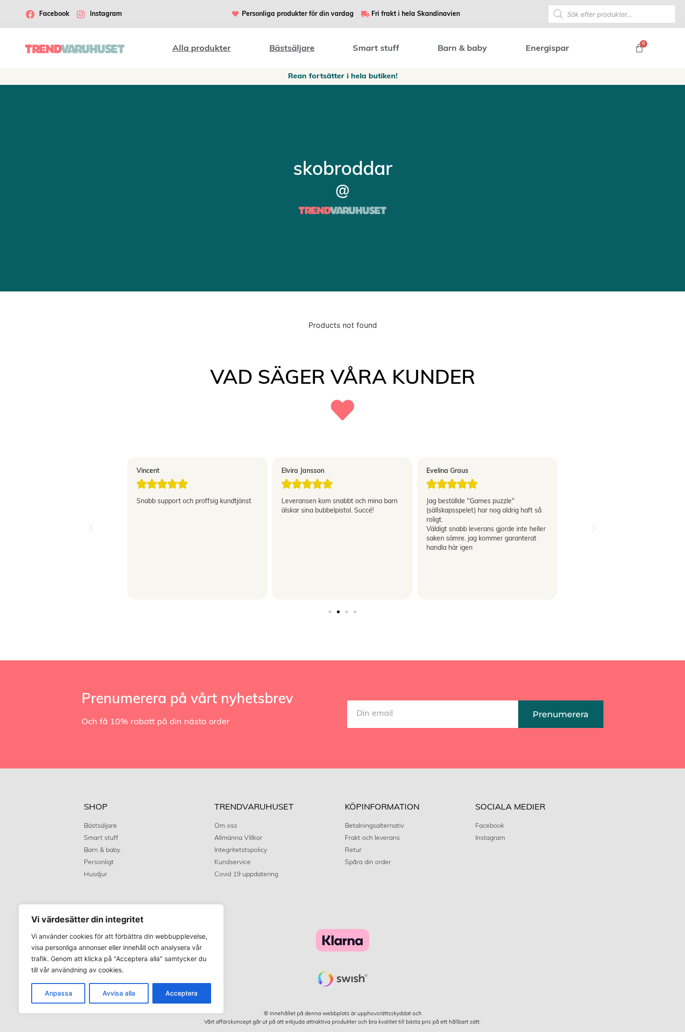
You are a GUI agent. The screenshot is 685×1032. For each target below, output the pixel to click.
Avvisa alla (119, 993)
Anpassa (58, 993)
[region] (121, 958)
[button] (91, 528)
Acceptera (181, 993)
